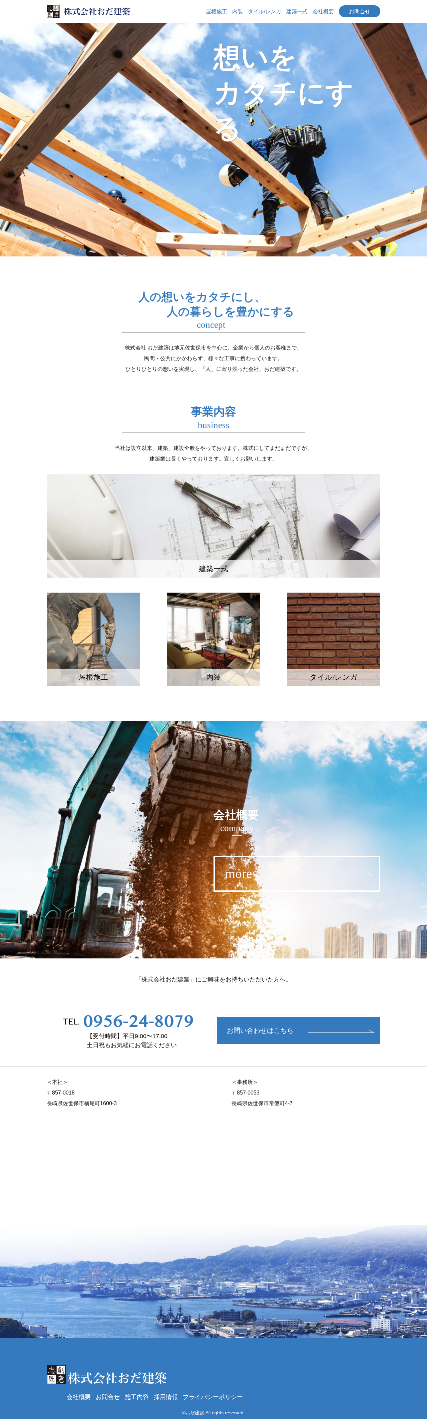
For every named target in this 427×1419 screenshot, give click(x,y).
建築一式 (297, 11)
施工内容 (137, 1397)
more (238, 873)
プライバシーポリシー (213, 1397)
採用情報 (166, 1397)
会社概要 (323, 11)
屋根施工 (216, 11)
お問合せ (359, 11)
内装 (237, 11)
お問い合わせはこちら (260, 1030)
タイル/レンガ (264, 11)
